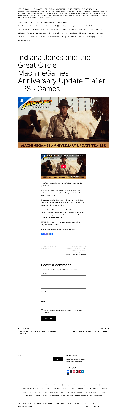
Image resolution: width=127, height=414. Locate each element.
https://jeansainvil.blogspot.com (76, 359)
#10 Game (30, 33)
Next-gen (83, 252)
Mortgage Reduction (86, 33)
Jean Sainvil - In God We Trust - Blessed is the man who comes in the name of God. (58, 9)
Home (20, 22)
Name (43, 292)
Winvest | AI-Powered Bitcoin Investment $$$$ (50, 22)
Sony (76, 254)
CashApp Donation (24, 29)
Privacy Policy (23, 40)
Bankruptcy (99, 33)
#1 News (36, 29)
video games (82, 254)
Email (67, 292)
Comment (44, 273)
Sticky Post (28, 22)
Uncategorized (41, 33)
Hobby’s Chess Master (69, 37)
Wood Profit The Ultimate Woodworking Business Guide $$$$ (39, 26)
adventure (79, 248)
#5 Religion (73, 29)
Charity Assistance (53, 37)
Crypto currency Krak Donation (73, 26)
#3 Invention (55, 29)
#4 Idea (64, 29)
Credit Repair (22, 37)
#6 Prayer (82, 29)
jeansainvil (46, 248)
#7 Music (91, 29)
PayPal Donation (92, 26)
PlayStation (69, 254)
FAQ (101, 37)
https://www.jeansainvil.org (74, 361)
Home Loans (73, 33)
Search (20, 356)
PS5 (74, 254)
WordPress (96, 406)
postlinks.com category (87, 37)
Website (43, 301)
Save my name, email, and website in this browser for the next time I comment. (63, 311)
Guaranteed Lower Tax (37, 37)
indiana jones (79, 250)
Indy (84, 250)
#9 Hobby (21, 33)
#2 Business (45, 29)
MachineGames (75, 252)
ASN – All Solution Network (57, 33)
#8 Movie (99, 29)
